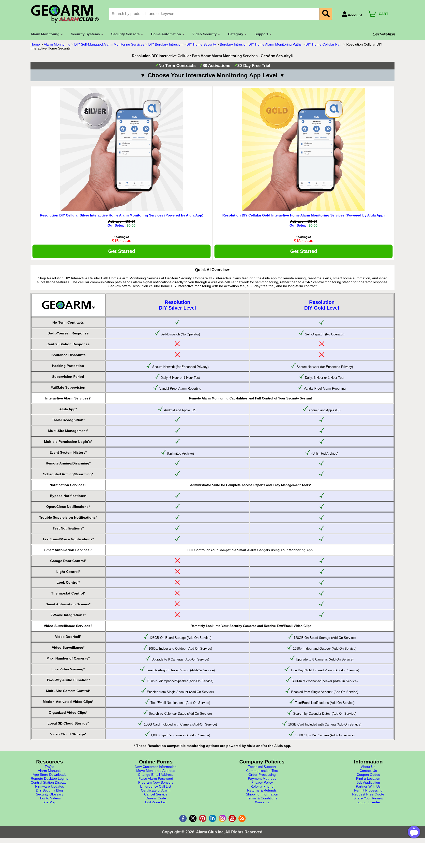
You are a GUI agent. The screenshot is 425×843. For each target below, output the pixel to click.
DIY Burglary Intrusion (165, 44)
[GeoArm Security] (67, 14)
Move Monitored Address (155, 771)
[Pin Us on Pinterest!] (202, 818)
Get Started (121, 251)
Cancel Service (155, 794)
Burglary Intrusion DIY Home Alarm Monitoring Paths (261, 44)
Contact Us (368, 771)
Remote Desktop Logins (49, 778)
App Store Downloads (49, 775)
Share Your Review (368, 798)
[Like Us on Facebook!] (183, 818)
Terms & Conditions (262, 798)
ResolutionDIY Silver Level (177, 305)
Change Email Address (155, 775)
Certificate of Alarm (155, 790)
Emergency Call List (155, 786)
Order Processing (262, 775)
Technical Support (262, 767)
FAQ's (49, 767)
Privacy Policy (262, 782)
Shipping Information (262, 794)
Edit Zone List (156, 802)
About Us (368, 767)
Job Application (368, 782)
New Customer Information (156, 767)
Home (35, 44)
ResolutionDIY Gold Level (321, 305)
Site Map (49, 802)
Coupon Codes (368, 775)
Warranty (262, 802)
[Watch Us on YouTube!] (232, 818)
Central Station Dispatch (49, 782)
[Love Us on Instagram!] (222, 818)
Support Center (368, 802)
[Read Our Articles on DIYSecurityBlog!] (242, 818)
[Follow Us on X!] (193, 818)
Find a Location (368, 778)
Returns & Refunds (262, 790)
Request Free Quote (368, 794)
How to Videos (49, 798)
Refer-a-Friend (261, 786)
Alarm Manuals (49, 771)
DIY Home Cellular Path (323, 44)
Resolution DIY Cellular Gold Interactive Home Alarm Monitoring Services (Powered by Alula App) (303, 215)
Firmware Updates (49, 786)
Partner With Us (368, 786)
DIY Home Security (201, 44)
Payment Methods (262, 778)
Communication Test (262, 771)
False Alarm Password (155, 778)
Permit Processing (368, 790)
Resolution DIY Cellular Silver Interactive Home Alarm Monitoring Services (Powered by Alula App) (121, 215)
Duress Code (156, 798)
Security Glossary (49, 794)
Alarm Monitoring (57, 44)
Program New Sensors (155, 782)
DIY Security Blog (49, 790)
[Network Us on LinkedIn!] (212, 818)
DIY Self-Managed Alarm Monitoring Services (109, 44)
